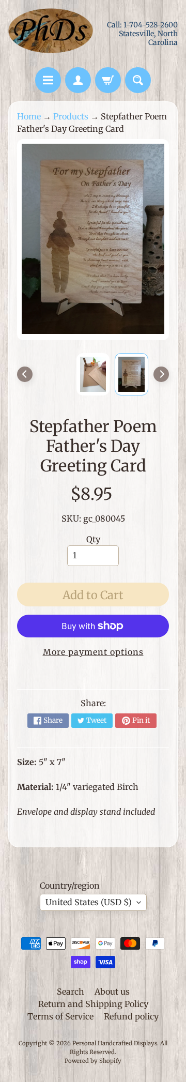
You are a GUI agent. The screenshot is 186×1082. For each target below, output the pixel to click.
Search (70, 991)
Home (29, 116)
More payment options (93, 652)
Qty (93, 539)
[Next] (161, 374)
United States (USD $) (88, 902)
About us (112, 991)
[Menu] (48, 80)
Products (70, 116)
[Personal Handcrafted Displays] (50, 33)
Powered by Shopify (93, 1060)
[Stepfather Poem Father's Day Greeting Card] (131, 374)
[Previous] (25, 374)
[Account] (78, 80)
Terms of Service (60, 1016)
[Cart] (108, 80)
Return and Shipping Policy (93, 1004)
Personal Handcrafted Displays (114, 1043)
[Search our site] (138, 80)
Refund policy (131, 1016)
